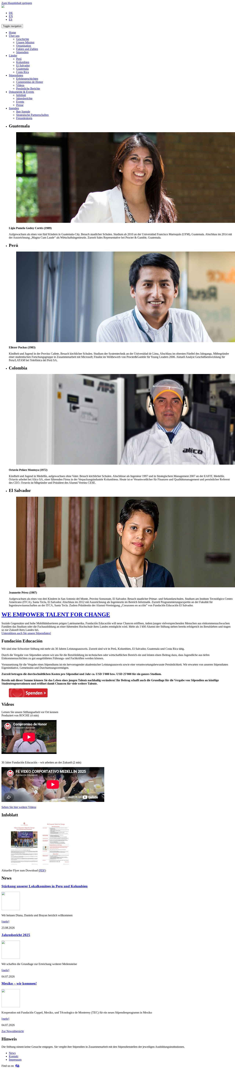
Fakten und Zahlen (27, 49)
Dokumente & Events (21, 91)
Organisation (23, 45)
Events (20, 101)
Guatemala (22, 68)
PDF (42, 870)
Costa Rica (22, 72)
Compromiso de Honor (29, 81)
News (12, 1053)
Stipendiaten (16, 75)
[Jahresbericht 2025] (10, 957)
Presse (20, 105)
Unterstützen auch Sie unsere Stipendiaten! (26, 633)
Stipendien (22, 52)
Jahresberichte (24, 98)
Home (12, 32)
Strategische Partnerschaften (32, 114)
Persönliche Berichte (28, 88)
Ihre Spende (23, 111)
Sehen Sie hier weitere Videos (18, 807)
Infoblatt (21, 95)
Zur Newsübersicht (12, 1031)
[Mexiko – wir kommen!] (10, 1006)
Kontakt (13, 1056)
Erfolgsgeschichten (27, 78)
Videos (20, 85)
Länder (13, 55)
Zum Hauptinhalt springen (16, 3)
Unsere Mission (25, 42)
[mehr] (5, 921)
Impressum (15, 1059)
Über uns (14, 35)
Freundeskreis (24, 118)
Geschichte (22, 39)
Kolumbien (22, 62)
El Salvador (23, 65)
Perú (18, 58)
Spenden (14, 108)
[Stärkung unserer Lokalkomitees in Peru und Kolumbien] (10, 909)
